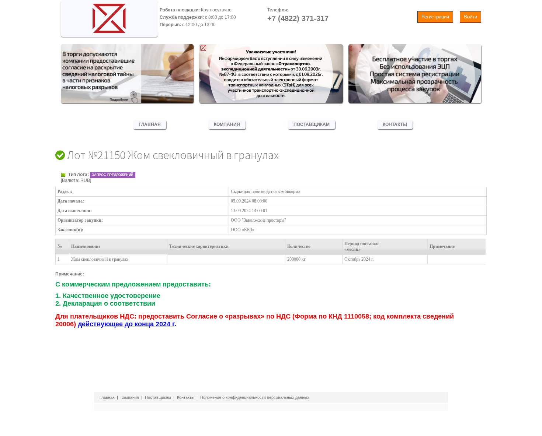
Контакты (395, 124)
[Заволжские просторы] (109, 16)
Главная (150, 124)
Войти (470, 17)
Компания (227, 124)
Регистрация (435, 17)
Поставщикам (311, 124)
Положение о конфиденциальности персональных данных (254, 397)
